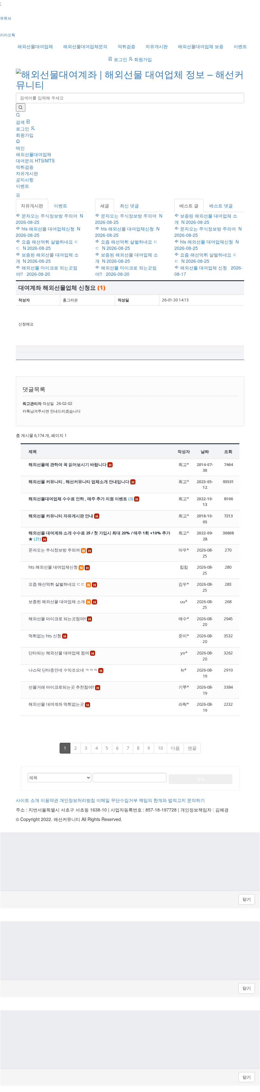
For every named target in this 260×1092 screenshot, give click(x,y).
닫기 (247, 899)
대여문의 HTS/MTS (35, 160)
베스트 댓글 (221, 205)
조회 (228, 451)
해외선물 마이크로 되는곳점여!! (58, 619)
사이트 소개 (27, 800)
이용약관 (49, 800)
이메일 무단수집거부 (117, 800)
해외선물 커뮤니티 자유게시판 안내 (61, 516)
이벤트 (240, 46)
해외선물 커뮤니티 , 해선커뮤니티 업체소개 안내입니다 (79, 481)
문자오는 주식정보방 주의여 (55, 550)
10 (160, 748)
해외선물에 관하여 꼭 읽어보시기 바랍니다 (68, 464)
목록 (218, 371)
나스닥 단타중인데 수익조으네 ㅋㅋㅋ (63, 670)
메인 (20, 148)
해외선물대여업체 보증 (201, 46)
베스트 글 (188, 205)
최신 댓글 (129, 205)
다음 (175, 748)
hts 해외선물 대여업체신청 (54, 567)
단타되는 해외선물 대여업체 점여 (59, 653)
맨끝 (192, 748)
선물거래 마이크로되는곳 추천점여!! (62, 687)
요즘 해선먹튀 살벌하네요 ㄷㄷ (57, 584)
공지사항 (25, 179)
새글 (104, 205)
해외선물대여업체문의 (85, 46)
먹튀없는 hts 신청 (45, 636)
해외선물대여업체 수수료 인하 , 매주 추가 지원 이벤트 (81, 499)
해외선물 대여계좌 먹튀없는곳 (57, 704)
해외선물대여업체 (35, 46)
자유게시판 (157, 46)
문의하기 (196, 800)
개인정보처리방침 (77, 800)
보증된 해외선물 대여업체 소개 (57, 601)
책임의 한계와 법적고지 (162, 800)
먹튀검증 (126, 46)
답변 (236, 371)
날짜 (205, 451)
